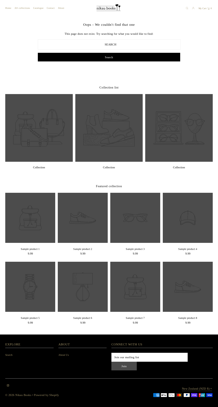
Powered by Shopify (46, 395)
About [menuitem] (61, 8)
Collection (39, 167)
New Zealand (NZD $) (196, 388)
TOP (212, 403)
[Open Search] (187, 8)
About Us (63, 355)
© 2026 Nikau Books (18, 395)
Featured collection (109, 186)
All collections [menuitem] (22, 8)
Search (9, 355)
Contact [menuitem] (51, 8)
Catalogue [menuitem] (38, 8)
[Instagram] (8, 385)
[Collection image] (39, 161)
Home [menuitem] (8, 8)
